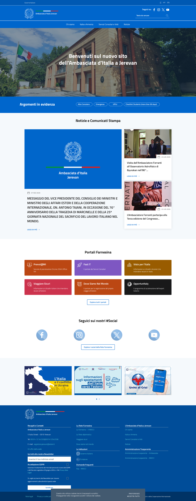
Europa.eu (84, 459)
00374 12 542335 (37, 439)
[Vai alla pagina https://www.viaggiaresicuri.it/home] (148, 380)
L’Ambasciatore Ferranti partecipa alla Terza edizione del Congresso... (147, 216)
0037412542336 (51, 439)
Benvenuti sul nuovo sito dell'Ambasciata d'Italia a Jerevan (98, 59)
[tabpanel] (48, 381)
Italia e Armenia (131, 434)
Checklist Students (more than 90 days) (141, 103)
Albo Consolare (84, 103)
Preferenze (134, 493)
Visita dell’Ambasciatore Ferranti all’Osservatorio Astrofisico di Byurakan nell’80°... (144, 166)
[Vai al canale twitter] (162, 9)
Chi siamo (128, 429)
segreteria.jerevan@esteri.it (44, 444)
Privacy (62, 470)
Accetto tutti (133, 496)
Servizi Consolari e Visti (133, 439)
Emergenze (100, 103)
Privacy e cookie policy (45, 496)
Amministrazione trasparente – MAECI (139, 458)
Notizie (127, 444)
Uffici (115, 103)
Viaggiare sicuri (81, 439)
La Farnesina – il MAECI (85, 429)
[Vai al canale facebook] (153, 9)
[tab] (96, 399)
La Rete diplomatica (83, 434)
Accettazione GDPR (36, 464)
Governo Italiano (29, 2)
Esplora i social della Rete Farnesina (98, 347)
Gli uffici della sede (35, 449)
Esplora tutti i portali (98, 302)
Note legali (29, 496)
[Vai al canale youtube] (167, 9)
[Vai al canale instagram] (158, 9)
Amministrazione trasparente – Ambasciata (141, 453)
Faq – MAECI (81, 468)
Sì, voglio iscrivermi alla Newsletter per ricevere (43, 478)
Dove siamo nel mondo (85, 444)
